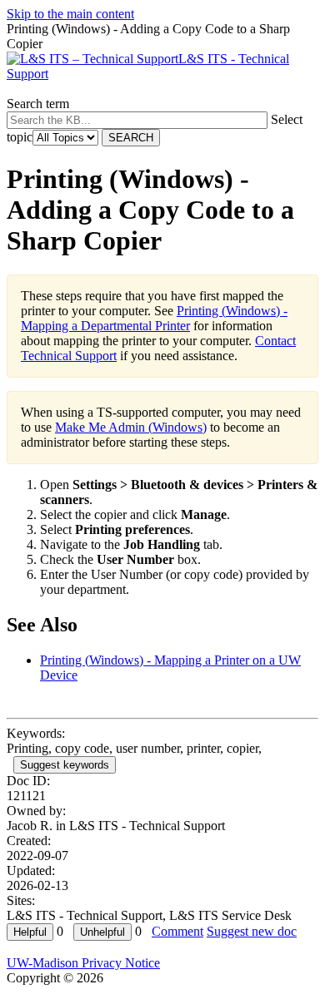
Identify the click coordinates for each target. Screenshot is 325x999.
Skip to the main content (70, 14)
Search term (38, 103)
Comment (177, 931)
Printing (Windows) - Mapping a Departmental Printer (154, 318)
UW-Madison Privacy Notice (83, 963)
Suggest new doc (252, 931)
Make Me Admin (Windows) (131, 427)
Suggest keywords (64, 765)
